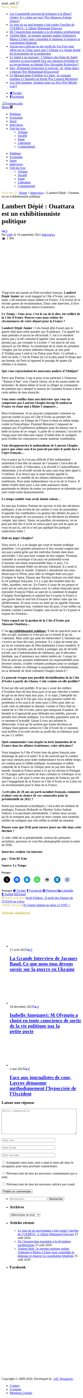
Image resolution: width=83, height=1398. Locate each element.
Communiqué (26, 146)
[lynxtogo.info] (12, 103)
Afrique (23, 132)
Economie (16, 117)
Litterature (24, 143)
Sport (13, 121)
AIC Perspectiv (63, 1378)
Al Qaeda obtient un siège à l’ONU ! (46, 905)
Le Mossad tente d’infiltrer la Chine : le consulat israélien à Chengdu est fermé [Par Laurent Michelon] (44, 77)
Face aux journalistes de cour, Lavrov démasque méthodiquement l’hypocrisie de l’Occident (43, 1085)
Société (22, 135)
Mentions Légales (21, 1393)
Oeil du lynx (18, 128)
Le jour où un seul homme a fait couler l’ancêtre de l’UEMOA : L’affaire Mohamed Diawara (42, 26)
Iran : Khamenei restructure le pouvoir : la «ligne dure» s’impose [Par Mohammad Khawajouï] (44, 69)
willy (10, 234)
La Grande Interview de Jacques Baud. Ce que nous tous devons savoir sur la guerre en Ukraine (43, 964)
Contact (15, 1385)
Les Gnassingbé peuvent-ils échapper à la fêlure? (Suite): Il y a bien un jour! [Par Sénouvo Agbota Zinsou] (41, 17)
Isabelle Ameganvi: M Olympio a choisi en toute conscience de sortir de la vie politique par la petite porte (45, 1023)
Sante (21, 139)
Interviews (16, 125)
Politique (15, 114)
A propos (15, 1389)
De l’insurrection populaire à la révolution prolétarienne (45, 32)
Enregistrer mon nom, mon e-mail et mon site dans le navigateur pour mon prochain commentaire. (37, 1164)
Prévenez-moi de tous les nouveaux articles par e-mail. (40, 1184)
